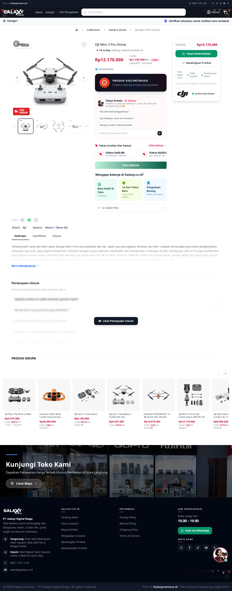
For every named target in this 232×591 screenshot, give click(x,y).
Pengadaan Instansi (73, 536)
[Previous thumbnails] (14, 126)
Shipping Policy (129, 529)
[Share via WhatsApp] (29, 220)
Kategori (12, 20)
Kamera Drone (117, 30)
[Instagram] (181, 547)
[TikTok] (198, 547)
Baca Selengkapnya (24, 265)
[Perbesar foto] (16, 43)
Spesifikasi (39, 236)
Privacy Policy (128, 517)
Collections (93, 30)
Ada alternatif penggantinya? (114, 111)
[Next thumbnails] (86, 126)
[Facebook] (189, 547)
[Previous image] (17, 78)
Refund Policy (128, 523)
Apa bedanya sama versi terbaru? (117, 118)
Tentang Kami (69, 517)
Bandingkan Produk (198, 63)
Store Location (69, 523)
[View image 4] (75, 126)
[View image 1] (25, 126)
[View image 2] (42, 126)
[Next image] (83, 78)
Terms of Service (130, 536)
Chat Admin (130, 165)
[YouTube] (206, 547)
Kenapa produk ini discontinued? (116, 125)
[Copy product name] (36, 220)
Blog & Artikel (69, 529)
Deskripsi (20, 236)
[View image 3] (58, 126)
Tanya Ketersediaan (199, 53)
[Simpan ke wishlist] (84, 44)
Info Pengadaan (68, 12)
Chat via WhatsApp (197, 530)
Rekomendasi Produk (74, 548)
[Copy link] (22, 220)
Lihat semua (156, 145)
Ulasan (57, 236)
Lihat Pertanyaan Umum (118, 321)
